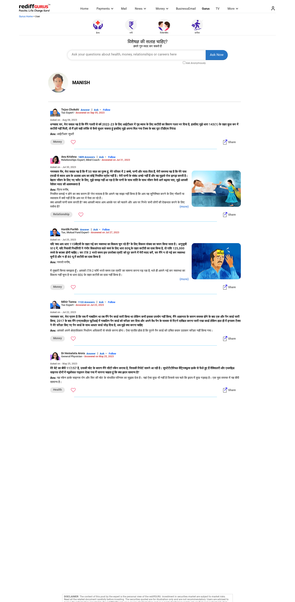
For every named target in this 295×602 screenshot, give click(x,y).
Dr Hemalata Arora (73, 353)
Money (160, 8)
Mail (124, 8)
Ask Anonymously (196, 63)
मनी (131, 33)
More (231, 8)
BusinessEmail (186, 8)
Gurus (206, 8)
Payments (103, 8)
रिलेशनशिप (164, 33)
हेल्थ (98, 33)
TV (218, 8)
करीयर (197, 33)
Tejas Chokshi (70, 109)
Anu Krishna (69, 156)
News (138, 8)
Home (84, 8)
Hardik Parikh (69, 229)
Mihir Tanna (68, 301)
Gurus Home (26, 16)
